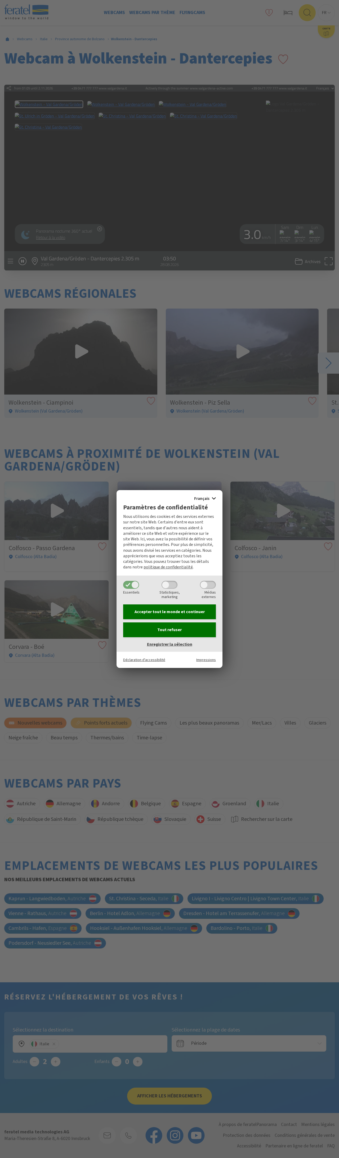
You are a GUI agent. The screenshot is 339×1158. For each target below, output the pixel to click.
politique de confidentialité (168, 567)
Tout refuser (169, 630)
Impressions (206, 660)
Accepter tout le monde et (170, 612)
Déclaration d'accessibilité (144, 660)
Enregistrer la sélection (169, 644)
